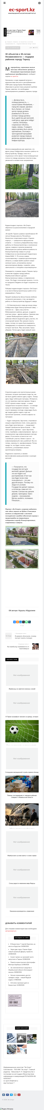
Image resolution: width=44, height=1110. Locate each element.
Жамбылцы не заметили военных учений (22, 689)
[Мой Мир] (20, 622)
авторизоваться (10, 931)
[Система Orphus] (14, 995)
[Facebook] (7, 1095)
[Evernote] (26, 622)
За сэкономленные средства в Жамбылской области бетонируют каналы (20, 970)
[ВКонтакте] (14, 622)
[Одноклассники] (17, 622)
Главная (9, 42)
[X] (23, 622)
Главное (15, 42)
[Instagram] (15, 1095)
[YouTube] (19, 1095)
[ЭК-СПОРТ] (22, 8)
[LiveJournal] (29, 622)
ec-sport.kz (14, 76)
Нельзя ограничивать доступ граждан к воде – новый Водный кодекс (19, 977)
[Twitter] (11, 1095)
